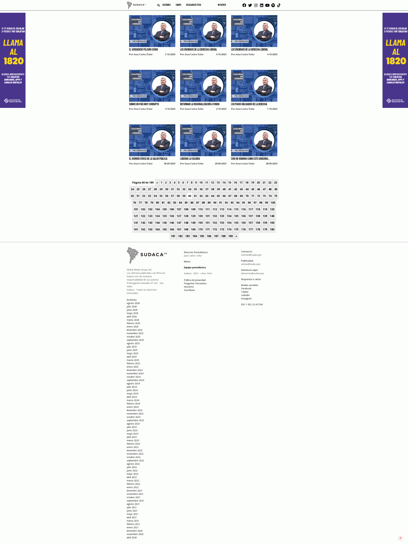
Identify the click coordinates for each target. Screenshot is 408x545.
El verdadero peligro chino (143, 49)
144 (157, 222)
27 (149, 189)
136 (243, 216)
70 (247, 196)
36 (201, 189)
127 (179, 216)
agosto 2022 (133, 463)
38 (212, 189)
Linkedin (245, 295)
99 (266, 202)
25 (138, 189)
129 (193, 216)
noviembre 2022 (135, 453)
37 (206, 189)
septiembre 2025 (135, 339)
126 (172, 216)
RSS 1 (244, 304)
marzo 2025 (133, 360)
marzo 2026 (133, 319)
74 (270, 196)
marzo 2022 (133, 480)
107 (179, 209)
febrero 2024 (133, 403)
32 (178, 189)
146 (172, 222)
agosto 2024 (133, 383)
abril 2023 (132, 437)
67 (229, 196)
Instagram (246, 298)
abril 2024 (132, 396)
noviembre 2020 (135, 534)
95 (243, 202)
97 (255, 202)
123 (150, 216)
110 (200, 209)
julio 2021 (132, 507)
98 (260, 202)
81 (163, 202)
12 (212, 182)
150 (200, 222)
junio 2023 (132, 430)
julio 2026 (132, 306)
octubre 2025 (133, 336)
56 (166, 196)
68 (235, 196)
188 (223, 236)
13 (218, 182)
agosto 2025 (133, 343)
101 (136, 209)
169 (193, 229)
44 (247, 189)
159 (265, 222)
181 (173, 236)
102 (143, 209)
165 (164, 229)
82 (169, 202)
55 (161, 196)
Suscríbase (189, 290)
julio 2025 (132, 346)
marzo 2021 (133, 520)
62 (201, 196)
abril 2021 (132, 517)
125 (164, 216)
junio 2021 (132, 510)
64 (212, 196)
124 (157, 216)
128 (186, 216)
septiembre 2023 (135, 420)
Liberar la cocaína (190, 159)
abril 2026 (132, 316)
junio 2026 (132, 309)
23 (275, 182)
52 (143, 196)
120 (272, 209)
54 (155, 196)
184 (195, 236)
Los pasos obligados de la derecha (249, 104)
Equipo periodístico (195, 267)
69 (241, 196)
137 (250, 216)
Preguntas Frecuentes (195, 283)
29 (161, 189)
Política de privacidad (195, 280)
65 (218, 196)
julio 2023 (132, 426)
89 (209, 202)
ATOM (259, 304)
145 (164, 222)
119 (265, 209)
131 (207, 216)
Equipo (178, 5)
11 (206, 182)
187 (216, 236)
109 (193, 209)
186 (209, 236)
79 (151, 202)
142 (143, 222)
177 (250, 229)
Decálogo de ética (193, 5)
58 (178, 196)
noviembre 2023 (135, 413)
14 (223, 182)
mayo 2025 (132, 353)
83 (174, 202)
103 (150, 209)
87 (197, 202)
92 (226, 202)
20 (258, 182)
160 (272, 222)
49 (275, 189)
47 (264, 189)
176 (243, 229)
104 (157, 209)
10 (201, 182)
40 (224, 189)
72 (258, 196)
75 (275, 196)
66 (224, 196)
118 (258, 209)
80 (157, 202)
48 (270, 189)
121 (136, 216)
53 (149, 196)
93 (232, 202)
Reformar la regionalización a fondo (199, 104)
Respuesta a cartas (251, 279)
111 (207, 209)
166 (172, 229)
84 (180, 202)
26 (143, 189)
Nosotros (189, 286)
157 (250, 222)
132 (215, 216)
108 (186, 209)
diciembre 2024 (134, 370)
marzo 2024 (133, 400)
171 (207, 229)
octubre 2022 (133, 457)
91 (220, 202)
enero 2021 (132, 527)
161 (136, 229)
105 (164, 209)
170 (200, 229)
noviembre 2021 (135, 493)
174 (229, 229)
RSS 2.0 (251, 304)
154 (229, 222)
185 (202, 236)
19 (252, 182)
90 (214, 202)
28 (155, 189)
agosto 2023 (133, 423)
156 (243, 222)
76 (134, 202)
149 (193, 222)
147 (179, 222)
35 (195, 189)
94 (237, 202)
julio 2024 (132, 386)
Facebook (246, 288)
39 (218, 189)
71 (252, 196)
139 (265, 216)
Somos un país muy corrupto (144, 104)
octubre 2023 (133, 416)
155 (236, 222)
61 (195, 196)
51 (138, 196)
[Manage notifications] (400, 538)
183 (187, 236)
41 (229, 189)
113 (222, 209)
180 (272, 229)
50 (132, 196)
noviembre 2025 (135, 333)
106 (172, 209)
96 (249, 202)
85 (186, 202)
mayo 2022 (132, 473)
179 (265, 229)
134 (229, 216)
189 (230, 236)
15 (229, 182)
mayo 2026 (132, 313)
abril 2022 (132, 477)
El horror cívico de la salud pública (148, 159)
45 (252, 189)
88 (203, 202)
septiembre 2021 (135, 500)
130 (200, 216)
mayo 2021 (132, 514)
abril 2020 (132, 537)
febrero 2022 (133, 483)
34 (189, 189)
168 (186, 229)
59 (183, 196)
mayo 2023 (132, 433)
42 (235, 189)
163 (150, 229)
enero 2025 (132, 366)
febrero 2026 (133, 323)
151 (207, 222)
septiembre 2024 (135, 380)
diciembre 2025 (134, 329)
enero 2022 (132, 487)
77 (140, 202)
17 (241, 182)
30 (166, 189)
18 (246, 182)
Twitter (244, 291)
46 (258, 189)
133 (222, 216)
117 (250, 209)
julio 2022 (132, 467)
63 (206, 196)
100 (273, 202)
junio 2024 (132, 390)
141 (136, 222)
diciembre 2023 (134, 410)
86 (191, 202)
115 (236, 209)
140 (272, 216)
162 (143, 229)
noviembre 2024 (135, 373)
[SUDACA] (136, 5)
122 (143, 216)
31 (172, 189)
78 (146, 202)
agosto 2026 (133, 303)
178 (258, 229)
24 (132, 189)
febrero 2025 (133, 363)
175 (236, 229)
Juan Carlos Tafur (143, 54)
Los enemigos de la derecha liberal (198, 49)
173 (222, 229)
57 (172, 196)
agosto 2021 (133, 503)
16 (235, 182)
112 (215, 209)
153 (222, 222)
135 (236, 216)
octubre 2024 (133, 376)
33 (183, 189)
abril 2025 (132, 356)
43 (241, 189)
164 (157, 229)
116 (243, 209)
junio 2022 (132, 470)
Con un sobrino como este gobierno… (250, 159)
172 (215, 229)
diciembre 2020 (134, 530)
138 (258, 216)
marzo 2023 (133, 440)
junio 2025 (132, 349)
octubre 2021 (133, 497)
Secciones (166, 5)
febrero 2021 (133, 524)
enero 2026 (132, 326)
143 (150, 222)
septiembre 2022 (135, 460)
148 (186, 222)
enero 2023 (132, 447)
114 (229, 209)
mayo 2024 (132, 393)
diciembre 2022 (134, 450)
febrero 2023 (133, 443)
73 (264, 196)
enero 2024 (132, 406)
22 (269, 182)
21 (264, 182)
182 (180, 236)
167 (179, 229)
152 (215, 222)
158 (258, 222)
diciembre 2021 (134, 490)
